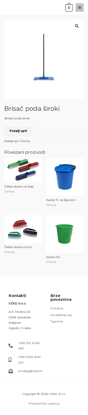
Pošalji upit (18, 131)
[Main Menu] (80, 7)
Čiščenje (24, 141)
